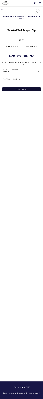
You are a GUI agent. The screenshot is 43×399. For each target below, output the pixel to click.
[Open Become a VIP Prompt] (21, 397)
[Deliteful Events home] (11, 3)
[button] (2, 10)
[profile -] (35, 3)
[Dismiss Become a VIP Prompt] (39, 384)
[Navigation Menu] (40, 3)
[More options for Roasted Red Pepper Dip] (37, 11)
